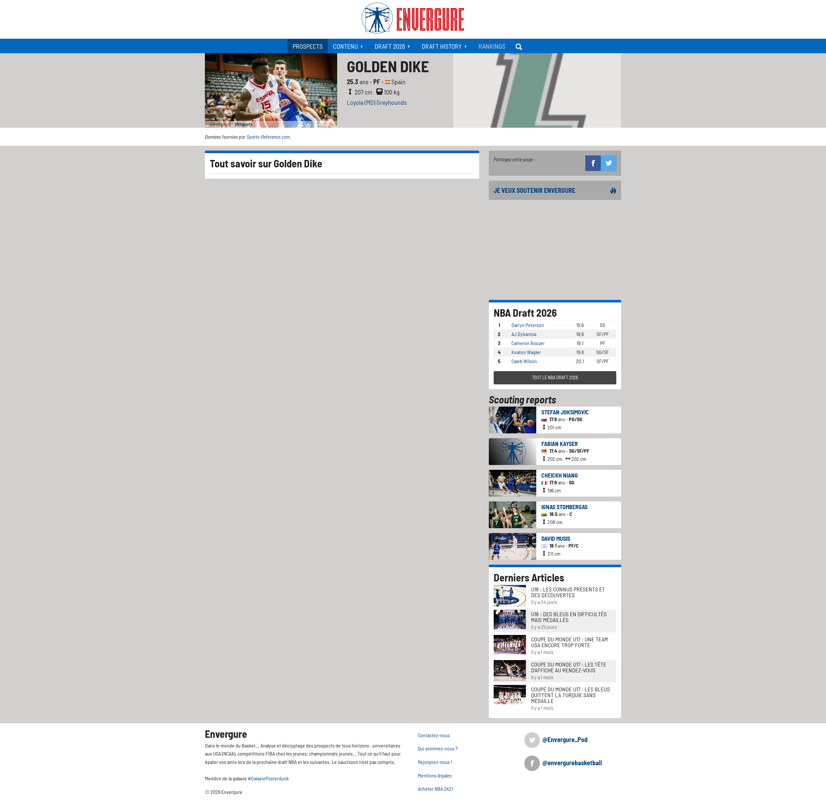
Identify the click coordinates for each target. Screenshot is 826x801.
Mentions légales (435, 775)
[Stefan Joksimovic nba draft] (512, 419)
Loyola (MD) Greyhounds (377, 102)
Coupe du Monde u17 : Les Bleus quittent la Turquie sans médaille (570, 695)
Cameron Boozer (528, 343)
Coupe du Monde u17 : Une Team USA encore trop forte (569, 642)
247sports (244, 124)
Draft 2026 (390, 46)
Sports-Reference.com (268, 137)
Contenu (345, 46)
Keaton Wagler (526, 352)
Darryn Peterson (527, 325)
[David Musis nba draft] (512, 545)
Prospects (308, 46)
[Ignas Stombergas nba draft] (512, 514)
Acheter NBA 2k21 (435, 789)
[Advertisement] (555, 250)
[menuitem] (307, 46)
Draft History (442, 46)
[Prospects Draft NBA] (519, 46)
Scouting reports (522, 399)
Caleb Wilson (524, 361)
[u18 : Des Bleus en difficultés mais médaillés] (510, 619)
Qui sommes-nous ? (438, 748)
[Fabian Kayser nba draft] (512, 451)
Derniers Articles (529, 577)
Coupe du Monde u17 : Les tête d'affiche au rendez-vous (568, 667)
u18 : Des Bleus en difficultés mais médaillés (569, 616)
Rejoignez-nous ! (435, 762)
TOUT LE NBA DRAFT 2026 (555, 377)
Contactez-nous (434, 735)
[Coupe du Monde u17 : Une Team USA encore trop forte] (510, 644)
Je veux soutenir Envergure (534, 190)
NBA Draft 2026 (525, 312)
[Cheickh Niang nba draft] (512, 482)
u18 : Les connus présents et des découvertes (568, 592)
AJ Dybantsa (523, 334)
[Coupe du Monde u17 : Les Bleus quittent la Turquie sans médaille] (510, 694)
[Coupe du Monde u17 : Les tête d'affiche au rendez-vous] (510, 670)
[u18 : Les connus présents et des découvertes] (510, 595)
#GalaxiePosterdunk (268, 778)
